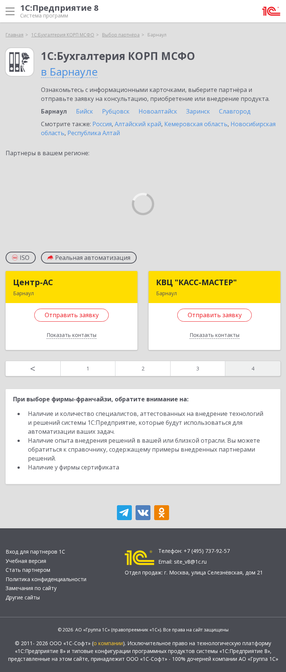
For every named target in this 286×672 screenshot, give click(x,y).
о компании (108, 643)
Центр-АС (33, 282)
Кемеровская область (196, 124)
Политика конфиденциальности (46, 579)
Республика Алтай (93, 133)
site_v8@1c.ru (190, 561)
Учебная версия (26, 560)
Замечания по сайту (31, 588)
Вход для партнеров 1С (35, 551)
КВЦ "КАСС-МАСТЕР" (196, 282)
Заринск (198, 111)
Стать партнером (28, 569)
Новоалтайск (158, 111)
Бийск (84, 111)
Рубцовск (116, 111)
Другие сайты (23, 597)
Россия (102, 124)
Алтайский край (138, 124)
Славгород (235, 111)
